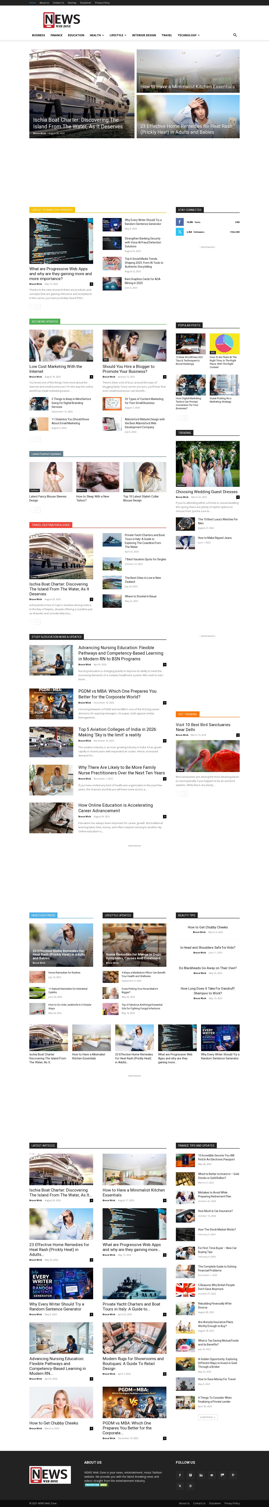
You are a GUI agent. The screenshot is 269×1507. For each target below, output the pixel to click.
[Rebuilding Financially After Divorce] (185, 1308)
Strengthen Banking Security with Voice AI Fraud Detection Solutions (143, 242)
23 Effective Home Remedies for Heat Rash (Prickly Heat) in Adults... (134, 1058)
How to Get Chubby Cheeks (208, 927)
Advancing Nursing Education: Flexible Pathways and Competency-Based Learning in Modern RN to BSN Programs (120, 653)
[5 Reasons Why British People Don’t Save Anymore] (185, 1290)
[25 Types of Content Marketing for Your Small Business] (112, 403)
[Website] (190, 1486)
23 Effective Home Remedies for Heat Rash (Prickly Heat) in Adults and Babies (59, 954)
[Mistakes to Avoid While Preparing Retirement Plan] (185, 1197)
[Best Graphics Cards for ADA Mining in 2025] (112, 283)
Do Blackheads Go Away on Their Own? (208, 968)
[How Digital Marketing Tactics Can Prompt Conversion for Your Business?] (191, 385)
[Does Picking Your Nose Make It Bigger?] (111, 993)
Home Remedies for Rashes (64, 972)
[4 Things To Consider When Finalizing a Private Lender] (185, 1402)
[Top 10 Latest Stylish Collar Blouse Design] (144, 477)
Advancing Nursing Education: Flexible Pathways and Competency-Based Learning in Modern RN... (57, 1366)
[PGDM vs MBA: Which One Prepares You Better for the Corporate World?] (51, 704)
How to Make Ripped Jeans (215, 537)
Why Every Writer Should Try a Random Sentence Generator (56, 1306)
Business (38, 35)
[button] (235, 35)
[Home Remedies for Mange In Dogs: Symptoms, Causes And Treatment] (134, 945)
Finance (56, 35)
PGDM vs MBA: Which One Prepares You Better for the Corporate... (127, 1428)
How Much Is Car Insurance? (215, 1211)
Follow (235, 231)
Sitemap (72, 2)
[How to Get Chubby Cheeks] (61, 1402)
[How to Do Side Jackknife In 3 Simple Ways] (37, 1009)
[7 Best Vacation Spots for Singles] (112, 564)
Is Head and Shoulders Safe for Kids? (207, 947)
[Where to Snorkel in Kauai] (112, 601)
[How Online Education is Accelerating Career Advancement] (51, 818)
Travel (166, 35)
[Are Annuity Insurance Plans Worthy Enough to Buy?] (185, 1327)
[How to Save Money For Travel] (185, 1384)
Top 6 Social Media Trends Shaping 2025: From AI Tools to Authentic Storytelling (144, 262)
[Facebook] (180, 1475)
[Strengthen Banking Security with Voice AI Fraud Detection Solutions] (112, 243)
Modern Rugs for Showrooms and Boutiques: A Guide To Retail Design (133, 1363)
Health (95, 35)
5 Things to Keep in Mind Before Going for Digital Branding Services (71, 402)
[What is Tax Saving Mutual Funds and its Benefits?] (185, 1345)
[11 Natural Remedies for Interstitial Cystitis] (37, 993)
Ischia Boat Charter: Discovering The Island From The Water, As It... (47, 1058)
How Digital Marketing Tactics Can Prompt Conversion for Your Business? (188, 403)
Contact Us (58, 2)
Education (76, 35)
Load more (206, 1417)
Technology (187, 35)
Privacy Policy (102, 2)
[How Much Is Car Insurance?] (185, 1216)
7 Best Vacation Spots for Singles (145, 559)
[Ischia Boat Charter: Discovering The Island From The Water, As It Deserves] (61, 556)
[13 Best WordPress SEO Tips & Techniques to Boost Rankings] (191, 343)
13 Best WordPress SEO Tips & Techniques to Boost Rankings (189, 360)
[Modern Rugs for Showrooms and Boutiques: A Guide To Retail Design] (134, 1338)
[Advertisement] (168, 20)
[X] (180, 1486)
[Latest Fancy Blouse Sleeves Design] (50, 477)
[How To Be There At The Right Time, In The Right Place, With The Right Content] (225, 343)
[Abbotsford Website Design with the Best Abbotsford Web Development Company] (112, 424)
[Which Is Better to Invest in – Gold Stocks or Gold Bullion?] (185, 1179)
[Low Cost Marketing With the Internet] (61, 346)
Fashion (35, 490)
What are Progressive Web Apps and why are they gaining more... (175, 1058)
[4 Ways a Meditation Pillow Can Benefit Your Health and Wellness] (111, 977)
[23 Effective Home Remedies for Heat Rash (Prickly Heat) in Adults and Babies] (61, 945)
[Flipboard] (190, 1475)
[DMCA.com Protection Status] (96, 1486)
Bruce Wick (39, 133)
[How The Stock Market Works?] (185, 1234)
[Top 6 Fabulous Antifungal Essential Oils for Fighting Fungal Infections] (111, 1009)
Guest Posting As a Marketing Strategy (220, 400)
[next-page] (38, 306)
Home (32, 2)
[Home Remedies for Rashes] (37, 977)
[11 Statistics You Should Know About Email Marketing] (38, 424)
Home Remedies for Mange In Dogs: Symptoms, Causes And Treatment (134, 956)
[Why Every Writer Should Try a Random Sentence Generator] (112, 224)
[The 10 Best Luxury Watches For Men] (185, 524)
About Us (44, 2)
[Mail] (212, 1475)
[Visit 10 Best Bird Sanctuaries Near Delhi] (208, 756)
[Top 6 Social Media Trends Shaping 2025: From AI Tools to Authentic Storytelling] (112, 263)
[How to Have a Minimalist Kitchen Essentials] (91, 1037)
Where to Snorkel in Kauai (140, 596)
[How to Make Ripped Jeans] (185, 542)
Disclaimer (85, 2)
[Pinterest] (233, 1475)
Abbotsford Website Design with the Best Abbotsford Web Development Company (145, 423)
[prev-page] (31, 306)
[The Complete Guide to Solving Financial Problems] (185, 1271)
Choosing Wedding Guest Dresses (207, 491)
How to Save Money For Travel (217, 1379)
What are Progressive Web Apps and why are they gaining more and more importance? (60, 273)
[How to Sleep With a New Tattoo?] (98, 477)
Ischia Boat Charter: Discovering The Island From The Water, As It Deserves (59, 589)
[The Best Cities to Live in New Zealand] (112, 582)
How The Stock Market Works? (217, 1229)
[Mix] (222, 1475)
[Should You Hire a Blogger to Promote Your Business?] (134, 346)
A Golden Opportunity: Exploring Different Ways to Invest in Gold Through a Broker (217, 1363)
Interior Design (144, 35)
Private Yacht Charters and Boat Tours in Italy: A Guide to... (131, 1306)
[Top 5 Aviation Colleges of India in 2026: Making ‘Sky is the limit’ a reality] (51, 742)
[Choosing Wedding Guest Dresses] (208, 464)
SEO (32, 359)
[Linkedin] (201, 1475)
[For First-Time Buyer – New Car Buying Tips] (185, 1253)
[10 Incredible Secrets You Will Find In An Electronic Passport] (185, 1160)
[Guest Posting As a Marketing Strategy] (225, 385)
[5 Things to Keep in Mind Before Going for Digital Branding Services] (38, 403)
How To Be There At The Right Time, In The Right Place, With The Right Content (223, 362)
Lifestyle (116, 35)
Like (237, 222)
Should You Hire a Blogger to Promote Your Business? (129, 369)
